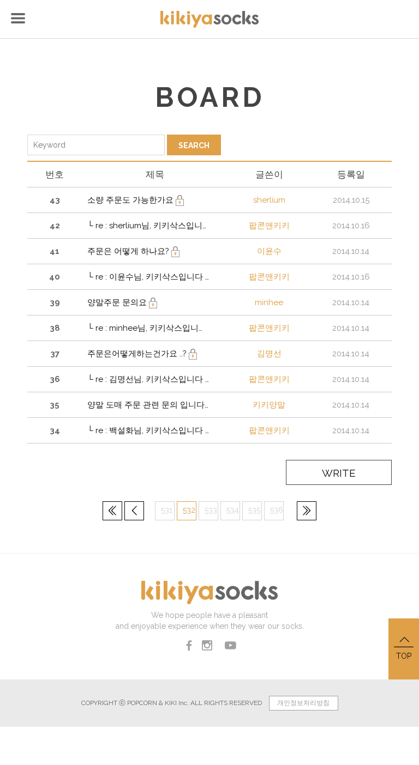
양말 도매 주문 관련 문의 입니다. (147, 405)
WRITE (339, 473)
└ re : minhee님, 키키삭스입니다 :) (148, 328)
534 (232, 510)
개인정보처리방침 (303, 703)
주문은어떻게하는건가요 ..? (138, 354)
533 (211, 510)
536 (276, 510)
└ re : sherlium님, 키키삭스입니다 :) (148, 225)
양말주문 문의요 (118, 302)
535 (254, 510)
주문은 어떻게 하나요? (129, 251)
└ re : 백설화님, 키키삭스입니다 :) (148, 430)
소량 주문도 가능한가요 (131, 200)
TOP (403, 656)
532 (189, 510)
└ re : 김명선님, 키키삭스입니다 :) (148, 379)
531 (166, 510)
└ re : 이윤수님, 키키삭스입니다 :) (148, 277)
